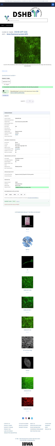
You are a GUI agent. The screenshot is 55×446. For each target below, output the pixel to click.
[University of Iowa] (27, 445)
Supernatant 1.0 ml (6, 81)
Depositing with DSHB (35, 425)
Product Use (7, 429)
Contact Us (7, 423)
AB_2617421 (17, 149)
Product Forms (8, 425)
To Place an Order (23, 423)
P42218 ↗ (18, 201)
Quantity (23, 101)
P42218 (16, 134)
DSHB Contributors (35, 427)
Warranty (47, 425)
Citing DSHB (48, 423)
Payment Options (23, 427)
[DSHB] (6, 17)
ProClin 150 (48, 429)
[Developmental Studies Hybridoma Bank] (27, 17)
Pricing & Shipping (23, 425)
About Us (32, 423)
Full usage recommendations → (33, 197)
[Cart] (53, 4)
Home (2, 25)
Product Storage (8, 427)
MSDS (46, 427)
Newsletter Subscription (10, 432)
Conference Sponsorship (36, 429)
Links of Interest (8, 431)
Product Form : (6, 78)
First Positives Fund (35, 431)
